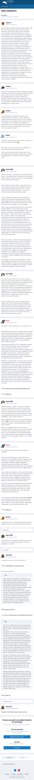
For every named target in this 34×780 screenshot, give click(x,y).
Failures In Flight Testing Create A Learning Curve (14, 711)
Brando (8, 111)
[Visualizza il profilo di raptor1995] (3, 536)
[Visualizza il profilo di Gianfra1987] (3, 170)
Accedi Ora (17, 747)
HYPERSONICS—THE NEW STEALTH (14, 565)
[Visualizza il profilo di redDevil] (3, 23)
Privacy (14, 774)
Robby (8, 135)
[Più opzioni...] (31, 24)
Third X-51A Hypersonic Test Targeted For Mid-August (18, 615)
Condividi (9, 757)
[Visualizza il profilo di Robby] (3, 136)
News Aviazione (14, 16)
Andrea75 (9, 555)
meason (8, 86)
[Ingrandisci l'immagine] (18, 142)
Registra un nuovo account (17, 736)
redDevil (5, 15)
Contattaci (20, 774)
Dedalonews (8, 509)
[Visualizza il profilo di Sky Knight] (3, 274)
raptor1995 (9, 535)
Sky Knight (9, 274)
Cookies (27, 774)
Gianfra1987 (9, 169)
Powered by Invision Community (17, 777)
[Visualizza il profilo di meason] (3, 87)
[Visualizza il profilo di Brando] (3, 111)
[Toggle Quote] (3, 575)
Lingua (7, 774)
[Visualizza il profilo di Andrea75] (3, 556)
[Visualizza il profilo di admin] (3, 321)
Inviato (11, 24)
